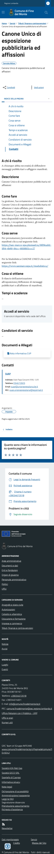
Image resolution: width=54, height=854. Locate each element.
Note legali (7, 786)
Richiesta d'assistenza (12, 809)
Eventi (5, 669)
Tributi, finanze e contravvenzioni (32, 23)
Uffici (4, 589)
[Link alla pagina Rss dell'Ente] (3, 824)
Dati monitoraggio (10, 839)
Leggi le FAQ (8, 799)
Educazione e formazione (13, 618)
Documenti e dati (10, 565)
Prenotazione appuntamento (15, 806)
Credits (16, 843)
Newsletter (7, 828)
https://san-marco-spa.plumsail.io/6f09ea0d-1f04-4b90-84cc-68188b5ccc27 (26, 247)
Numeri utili (7, 722)
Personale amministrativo (14, 579)
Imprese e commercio (12, 623)
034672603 (19, 383)
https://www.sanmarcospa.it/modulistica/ (25, 265)
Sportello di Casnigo (11, 777)
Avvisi (4, 648)
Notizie (5, 644)
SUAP (8, 373)
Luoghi (5, 664)
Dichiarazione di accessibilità (15, 791)
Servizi (12, 23)
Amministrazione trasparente (16, 795)
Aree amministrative (11, 561)
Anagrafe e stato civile (12, 605)
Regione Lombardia (11, 3)
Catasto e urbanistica (12, 614)
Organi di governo (10, 575)
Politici (5, 584)
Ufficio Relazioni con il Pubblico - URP (19, 713)
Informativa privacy (11, 782)
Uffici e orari (7, 718)
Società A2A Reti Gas (12, 768)
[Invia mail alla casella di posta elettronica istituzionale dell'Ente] (24, 704)
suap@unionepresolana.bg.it (24, 386)
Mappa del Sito (39, 843)
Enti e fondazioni (10, 570)
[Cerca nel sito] (45, 12)
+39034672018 (18, 695)
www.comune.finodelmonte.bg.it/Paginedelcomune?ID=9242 (27, 750)
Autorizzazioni (8, 609)
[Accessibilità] (7, 846)
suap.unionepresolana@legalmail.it (26, 390)
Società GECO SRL (10, 773)
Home (4, 23)
